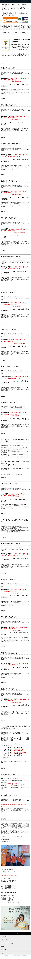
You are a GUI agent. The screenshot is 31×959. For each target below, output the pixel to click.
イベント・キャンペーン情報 (7, 943)
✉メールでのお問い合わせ (8, 892)
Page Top (16, 933)
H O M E (4, 936)
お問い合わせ (3, 953)
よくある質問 (3, 949)
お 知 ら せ (3, 946)
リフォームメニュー (5, 939)
